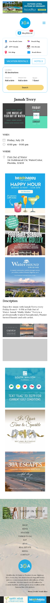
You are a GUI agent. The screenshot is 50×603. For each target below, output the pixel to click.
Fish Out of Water (17, 157)
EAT (25, 540)
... (11, 80)
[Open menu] (44, 23)
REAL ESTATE (25, 547)
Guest (35, 78)
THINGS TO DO (25, 536)
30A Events (35, 47)
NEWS (25, 529)
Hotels (38, 61)
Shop (25, 525)
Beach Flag (35, 41)
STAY (25, 544)
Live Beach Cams (15, 41)
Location (8, 70)
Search (25, 88)
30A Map (11, 52)
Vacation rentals (17, 61)
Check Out (22, 78)
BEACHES (25, 533)
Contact (25, 555)
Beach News (36, 52)
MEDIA (25, 551)
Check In (8, 78)
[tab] (17, 61)
